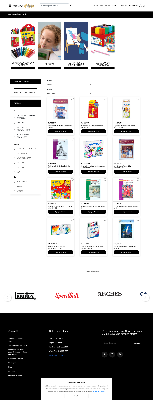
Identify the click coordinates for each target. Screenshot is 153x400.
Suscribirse (138, 343)
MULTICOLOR (22, 182)
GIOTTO (20, 163)
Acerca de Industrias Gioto (16, 340)
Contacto (11, 371)
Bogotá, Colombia (56, 343)
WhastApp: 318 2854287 (58, 351)
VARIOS (20, 191)
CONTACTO (123, 6)
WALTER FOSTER (24, 158)
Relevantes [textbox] (51, 93)
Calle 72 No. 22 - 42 (56, 338)
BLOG (114, 6)
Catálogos (12, 363)
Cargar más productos (93, 271)
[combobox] (69, 84)
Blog (10, 367)
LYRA (19, 172)
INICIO (95, 6)
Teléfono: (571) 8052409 (58, 347)
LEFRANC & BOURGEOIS (27, 149)
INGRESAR (133, 6)
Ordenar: (49, 89)
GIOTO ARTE (22, 153)
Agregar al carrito (60, 131)
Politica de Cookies (15, 359)
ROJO (19, 186)
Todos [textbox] (49, 85)
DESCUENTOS (105, 6)
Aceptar (76, 396)
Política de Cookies (99, 392)
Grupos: (49, 81)
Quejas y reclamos (15, 375)
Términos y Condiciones (17, 345)
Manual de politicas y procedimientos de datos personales (17, 351)
